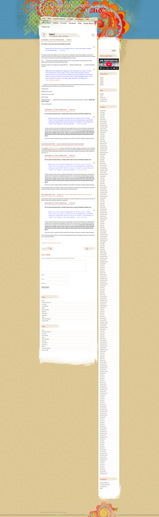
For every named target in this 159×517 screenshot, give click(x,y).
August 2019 (103, 263)
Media (79, 23)
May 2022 (102, 203)
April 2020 (102, 249)
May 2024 (102, 159)
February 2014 (103, 384)
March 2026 (102, 119)
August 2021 (103, 220)
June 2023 (102, 179)
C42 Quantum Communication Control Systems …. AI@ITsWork (76, 7)
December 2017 (103, 300)
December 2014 (103, 366)
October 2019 (103, 260)
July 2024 (102, 156)
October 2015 (103, 347)
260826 (102, 81)
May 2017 (102, 313)
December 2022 (103, 190)
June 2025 (102, 136)
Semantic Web (46, 27)
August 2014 (103, 373)
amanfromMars (65, 36)
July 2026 (102, 112)
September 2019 (104, 262)
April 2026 (102, 117)
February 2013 (103, 406)
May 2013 (102, 400)
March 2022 (102, 207)
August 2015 (103, 351)
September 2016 (104, 327)
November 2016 (103, 324)
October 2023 (103, 172)
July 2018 (102, 287)
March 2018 (102, 294)
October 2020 (103, 238)
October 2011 (103, 435)
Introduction (72, 23)
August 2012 (103, 417)
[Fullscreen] (117, 68)
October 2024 (103, 150)
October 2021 (103, 216)
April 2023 (102, 183)
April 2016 (102, 336)
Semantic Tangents (88, 23)
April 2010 (102, 468)
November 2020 (103, 236)
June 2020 (102, 245)
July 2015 (102, 353)
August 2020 (103, 241)
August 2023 (103, 176)
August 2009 (103, 471)
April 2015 (102, 358)
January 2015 (103, 364)
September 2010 (104, 459)
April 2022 (102, 205)
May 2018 (102, 291)
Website (43, 283)
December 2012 (103, 409)
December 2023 (103, 169)
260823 (102, 84)
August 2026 (103, 110)
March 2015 (102, 360)
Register (102, 94)
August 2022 (103, 198)
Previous (50, 248)
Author (87, 19)
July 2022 (102, 200)
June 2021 (102, 223)
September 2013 (104, 393)
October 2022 (103, 194)
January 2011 (103, 451)
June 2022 (102, 201)
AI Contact (70, 19)
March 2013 (102, 404)
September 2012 (104, 415)
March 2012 (102, 426)
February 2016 (103, 340)
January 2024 (103, 167)
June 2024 (102, 158)
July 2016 (102, 331)
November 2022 (103, 192)
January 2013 (103, 407)
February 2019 (103, 274)
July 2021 (102, 221)
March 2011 (102, 448)
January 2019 (103, 276)
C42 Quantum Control (105, 484)
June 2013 (102, 398)
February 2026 (103, 121)
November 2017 (103, 302)
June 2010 (102, 464)
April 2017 (102, 314)
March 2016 (102, 338)
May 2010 (102, 466)
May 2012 (102, 422)
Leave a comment (57, 243)
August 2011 (103, 438)
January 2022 (103, 210)
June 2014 (102, 376)
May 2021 (102, 225)
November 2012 (103, 411)
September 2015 (104, 349)
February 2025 (103, 143)
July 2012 (102, 418)
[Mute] (114, 68)
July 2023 (102, 178)
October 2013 (103, 391)
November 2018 (103, 280)
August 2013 (103, 395)
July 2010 (102, 462)
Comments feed (103, 99)
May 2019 (102, 269)
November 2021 (103, 214)
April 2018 (102, 293)
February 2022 (103, 209)
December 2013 (103, 387)
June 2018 (102, 289)
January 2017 (103, 320)
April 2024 (102, 161)
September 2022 (104, 196)
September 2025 (104, 130)
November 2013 (103, 389)
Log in (101, 95)
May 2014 (102, 378)
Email (43, 279)
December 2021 (103, 212)
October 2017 (103, 304)
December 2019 (103, 256)
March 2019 (102, 273)
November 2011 (103, 433)
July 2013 (102, 397)
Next (87, 248)
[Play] (101, 68)
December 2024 (103, 147)
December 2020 (103, 234)
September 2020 (104, 240)
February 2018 (103, 296)
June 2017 (102, 311)
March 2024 (102, 163)
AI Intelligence (79, 19)
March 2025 (102, 141)
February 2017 (103, 318)
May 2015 (102, 356)
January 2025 (103, 145)
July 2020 (102, 243)
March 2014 (102, 382)
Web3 (101, 488)
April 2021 (102, 227)
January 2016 (103, 342)
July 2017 (102, 309)
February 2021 (103, 231)
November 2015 (103, 345)
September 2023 (104, 174)
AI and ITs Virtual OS (59, 19)
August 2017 (103, 307)
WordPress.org (103, 101)
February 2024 (103, 165)
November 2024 (103, 148)
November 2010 (103, 455)
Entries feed (102, 97)
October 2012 (103, 413)
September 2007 (104, 473)
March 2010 (102, 469)
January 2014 (103, 386)
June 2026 (102, 114)
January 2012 (103, 429)
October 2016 (103, 325)
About (49, 18)
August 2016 (103, 329)
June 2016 (102, 333)
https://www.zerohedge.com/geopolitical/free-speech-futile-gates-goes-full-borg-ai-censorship (62, 145)
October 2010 (103, 457)
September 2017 (104, 305)
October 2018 (103, 282)
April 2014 (102, 380)
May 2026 (102, 116)
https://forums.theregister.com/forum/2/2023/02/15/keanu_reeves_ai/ (60, 111)
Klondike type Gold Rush (53, 148)
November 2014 (103, 367)
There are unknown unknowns (53, 80)
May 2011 (102, 444)
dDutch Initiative (46, 23)
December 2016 (103, 322)
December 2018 (103, 278)
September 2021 (104, 218)
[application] (109, 64)
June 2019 (102, 267)
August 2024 (103, 154)
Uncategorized (50, 243)
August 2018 (103, 285)
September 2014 (104, 371)
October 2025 (103, 128)
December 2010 (103, 453)
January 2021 (103, 232)
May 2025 (102, 138)
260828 (102, 77)
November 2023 (103, 170)
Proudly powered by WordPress (46, 512)
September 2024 (104, 152)
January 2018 (103, 298)
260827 (102, 79)
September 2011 (104, 437)
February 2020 (103, 252)
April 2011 (102, 446)
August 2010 (103, 460)
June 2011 (102, 442)
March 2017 (102, 316)
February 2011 (103, 449)
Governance (63, 23)
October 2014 (103, 369)
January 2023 (103, 189)
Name (43, 275)
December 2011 (103, 431)
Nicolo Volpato (63, 512)
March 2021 (102, 229)
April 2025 (102, 139)
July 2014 (102, 375)
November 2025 (103, 127)
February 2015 (103, 362)
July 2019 (102, 265)
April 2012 (102, 424)
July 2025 (102, 134)
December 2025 (103, 125)
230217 (93, 34)
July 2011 (102, 440)
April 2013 (102, 402)
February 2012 (103, 428)
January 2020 (103, 254)
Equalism (55, 23)
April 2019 (102, 271)
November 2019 (103, 258)
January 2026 (103, 123)
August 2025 (103, 132)
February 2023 (103, 187)
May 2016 (102, 335)
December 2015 (103, 344)
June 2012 (102, 420)
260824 (102, 82)
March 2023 (102, 185)
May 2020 (102, 247)
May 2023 (102, 181)
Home (43, 18)
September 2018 (104, 283)
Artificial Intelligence (104, 482)
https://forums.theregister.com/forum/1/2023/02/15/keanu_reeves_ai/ (56, 41)
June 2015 (102, 355)
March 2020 (102, 251)
